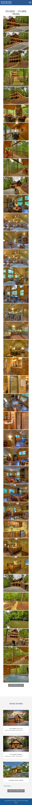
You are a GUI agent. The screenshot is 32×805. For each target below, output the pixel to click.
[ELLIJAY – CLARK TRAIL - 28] (16, 537)
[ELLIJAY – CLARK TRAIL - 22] (16, 429)
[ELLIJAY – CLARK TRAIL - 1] (16, 49)
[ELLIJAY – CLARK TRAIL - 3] (16, 86)
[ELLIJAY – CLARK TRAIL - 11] (16, 230)
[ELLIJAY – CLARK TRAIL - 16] (16, 320)
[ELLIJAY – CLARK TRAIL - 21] (16, 411)
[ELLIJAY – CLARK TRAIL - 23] (16, 447)
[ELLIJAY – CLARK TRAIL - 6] (16, 140)
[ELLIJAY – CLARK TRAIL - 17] (16, 338)
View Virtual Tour (16, 685)
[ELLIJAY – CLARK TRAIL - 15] (16, 302)
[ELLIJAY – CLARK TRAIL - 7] (16, 158)
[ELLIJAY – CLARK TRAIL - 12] (16, 248)
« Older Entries (7, 786)
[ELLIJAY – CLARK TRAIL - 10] (16, 212)
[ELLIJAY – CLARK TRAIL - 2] (16, 67)
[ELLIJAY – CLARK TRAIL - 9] (16, 194)
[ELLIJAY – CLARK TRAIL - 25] (16, 483)
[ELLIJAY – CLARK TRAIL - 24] (16, 465)
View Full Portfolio (16, 790)
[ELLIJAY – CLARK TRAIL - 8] (16, 176)
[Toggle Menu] (30, 2)
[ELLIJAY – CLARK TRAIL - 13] (16, 266)
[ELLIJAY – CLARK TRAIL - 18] (16, 357)
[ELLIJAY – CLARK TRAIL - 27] (16, 519)
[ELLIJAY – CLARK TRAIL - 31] (16, 591)
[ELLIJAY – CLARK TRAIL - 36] (16, 682)
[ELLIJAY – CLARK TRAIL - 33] (16, 628)
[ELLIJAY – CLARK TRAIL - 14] (16, 284)
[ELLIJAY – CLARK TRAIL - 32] (16, 610)
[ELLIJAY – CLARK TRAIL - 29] (16, 555)
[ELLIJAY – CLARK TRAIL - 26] (16, 501)
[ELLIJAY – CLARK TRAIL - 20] (16, 393)
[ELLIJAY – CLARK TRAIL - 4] (16, 104)
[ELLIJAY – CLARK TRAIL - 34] (16, 646)
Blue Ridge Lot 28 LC (16, 728)
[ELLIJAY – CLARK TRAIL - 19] (16, 375)
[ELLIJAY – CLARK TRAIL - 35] (16, 664)
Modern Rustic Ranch (16, 780)
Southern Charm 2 (16, 754)
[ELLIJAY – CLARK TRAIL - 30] (16, 573)
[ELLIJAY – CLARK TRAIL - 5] (16, 122)
